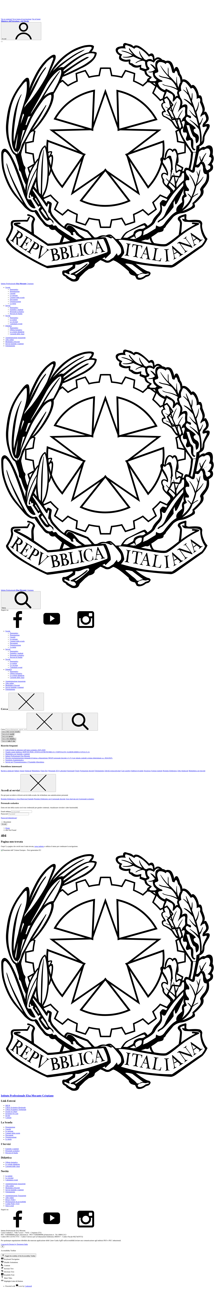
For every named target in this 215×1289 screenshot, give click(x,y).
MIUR (7, 1105)
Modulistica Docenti (12, 342)
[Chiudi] (26, 702)
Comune (8, 1118)
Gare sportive (126, 771)
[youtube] (52, 627)
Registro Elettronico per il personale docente (49, 799)
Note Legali (9, 1206)
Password (4, 814)
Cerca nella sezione (11, 732)
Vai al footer (36, 19)
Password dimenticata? (9, 818)
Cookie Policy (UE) (12, 1204)
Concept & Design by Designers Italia (14, 1244)
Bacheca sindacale (7, 771)
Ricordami (7, 822)
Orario (77, 771)
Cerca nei (7, 736)
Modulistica (36, 771)
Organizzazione (15, 302)
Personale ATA (53, 771)
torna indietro (39, 846)
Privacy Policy (10, 1200)
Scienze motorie (156, 771)
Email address (6, 811)
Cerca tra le (8, 734)
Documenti (14, 299)
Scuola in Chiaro (11, 1112)
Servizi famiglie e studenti (14, 344)
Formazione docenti (87, 771)
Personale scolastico (17, 312)
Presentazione (15, 291)
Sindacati (28, 771)
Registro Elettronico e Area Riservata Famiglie (17, 799)
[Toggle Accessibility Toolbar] (2, 1246)
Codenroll (28, 1286)
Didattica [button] (8, 326)
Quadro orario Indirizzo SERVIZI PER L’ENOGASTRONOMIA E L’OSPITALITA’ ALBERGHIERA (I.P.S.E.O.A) (47, 752)
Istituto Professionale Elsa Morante (17, 756)
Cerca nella (8, 739)
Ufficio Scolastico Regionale (15, 1107)
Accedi (4, 824)
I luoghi (12, 293)
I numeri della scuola (17, 297)
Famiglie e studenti (16, 310)
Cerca (3, 729)
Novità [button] (7, 316)
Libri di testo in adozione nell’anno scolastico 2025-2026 (25, 750)
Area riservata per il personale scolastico (80, 799)
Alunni (21, 771)
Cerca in (8, 741)
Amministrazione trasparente (15, 338)
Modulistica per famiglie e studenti (17, 754)
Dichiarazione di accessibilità (15, 1202)
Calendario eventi (16, 324)
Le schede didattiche (17, 332)
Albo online (9, 340)
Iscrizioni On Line (11, 1114)
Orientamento (10, 346)
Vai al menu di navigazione (21, 19)
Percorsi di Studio (16, 314)
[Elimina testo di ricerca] (44, 722)
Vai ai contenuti (6, 19)
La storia (13, 304)
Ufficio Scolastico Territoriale (15, 1109)
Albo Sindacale (182, 771)
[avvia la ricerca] (80, 722)
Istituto (16, 771)
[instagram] (86, 627)
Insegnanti (70, 771)
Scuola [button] (7, 287)
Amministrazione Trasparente (15, 1196)
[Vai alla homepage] (107, 282)
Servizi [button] (7, 306)
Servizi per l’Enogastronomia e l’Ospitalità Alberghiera (24, 762)
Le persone (14, 295)
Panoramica (14, 289)
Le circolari (14, 322)
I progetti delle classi (17, 334)
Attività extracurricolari (112, 771)
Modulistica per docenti (197, 771)
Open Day (44, 771)
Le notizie (13, 320)
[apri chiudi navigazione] (2, 41)
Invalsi (7, 1116)
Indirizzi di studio (137, 771)
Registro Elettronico (170, 771)
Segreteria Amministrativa (14, 760)
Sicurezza (147, 771)
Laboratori (63, 771)
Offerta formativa (16, 330)
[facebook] (17, 627)
